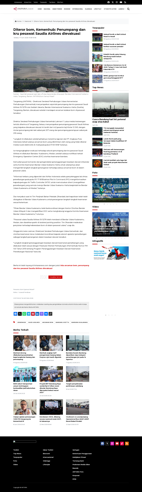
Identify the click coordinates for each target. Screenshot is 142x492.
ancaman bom (47, 322)
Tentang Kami (78, 461)
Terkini (35, 2)
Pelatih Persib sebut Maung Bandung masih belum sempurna (114, 56)
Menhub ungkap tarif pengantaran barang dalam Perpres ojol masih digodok (50, 355)
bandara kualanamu (80, 322)
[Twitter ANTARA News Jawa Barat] (113, 2)
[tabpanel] (110, 190)
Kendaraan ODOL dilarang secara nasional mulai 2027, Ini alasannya (50, 419)
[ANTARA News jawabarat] (23, 9)
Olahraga (88, 9)
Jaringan (76, 450)
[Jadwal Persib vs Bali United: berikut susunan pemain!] (97, 47)
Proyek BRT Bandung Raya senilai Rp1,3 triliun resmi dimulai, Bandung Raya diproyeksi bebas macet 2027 (50, 388)
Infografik (97, 241)
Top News (52, 2)
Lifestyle (97, 9)
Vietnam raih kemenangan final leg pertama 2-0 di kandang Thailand (114, 152)
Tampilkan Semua (55, 277)
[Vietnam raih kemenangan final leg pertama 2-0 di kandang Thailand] (97, 153)
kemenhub (22, 322)
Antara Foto (27, 2)
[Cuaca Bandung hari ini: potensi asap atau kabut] (110, 105)
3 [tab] (110, 204)
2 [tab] (107, 204)
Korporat (76, 475)
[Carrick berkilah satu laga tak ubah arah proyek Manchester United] (97, 163)
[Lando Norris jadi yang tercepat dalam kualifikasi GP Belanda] (97, 142)
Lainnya (121, 9)
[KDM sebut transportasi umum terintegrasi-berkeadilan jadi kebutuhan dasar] (24, 374)
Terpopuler (43, 2)
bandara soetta (62, 322)
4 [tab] (114, 204)
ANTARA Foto (78, 472)
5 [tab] (117, 204)
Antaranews (18, 2)
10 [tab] (124, 238)
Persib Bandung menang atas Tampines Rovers (109, 195)
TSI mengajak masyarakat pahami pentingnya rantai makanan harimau (114, 130)
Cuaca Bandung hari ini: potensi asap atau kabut (109, 120)
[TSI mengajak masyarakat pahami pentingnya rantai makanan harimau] (97, 131)
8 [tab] (118, 238)
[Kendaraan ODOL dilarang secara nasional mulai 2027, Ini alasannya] (51, 407)
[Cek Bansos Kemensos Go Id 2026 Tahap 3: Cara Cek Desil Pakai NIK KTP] (97, 68)
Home (40, 9)
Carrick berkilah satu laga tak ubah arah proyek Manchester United (115, 162)
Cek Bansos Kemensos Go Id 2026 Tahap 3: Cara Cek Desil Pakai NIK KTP (115, 67)
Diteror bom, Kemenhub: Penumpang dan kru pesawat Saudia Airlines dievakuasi (64, 21)
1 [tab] (104, 204)
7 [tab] (115, 238)
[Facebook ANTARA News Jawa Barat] (108, 2)
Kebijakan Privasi (79, 457)
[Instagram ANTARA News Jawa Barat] (117, 2)
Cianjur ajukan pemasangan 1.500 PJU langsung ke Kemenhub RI (24, 419)
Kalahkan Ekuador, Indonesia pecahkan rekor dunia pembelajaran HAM (109, 228)
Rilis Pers (60, 2)
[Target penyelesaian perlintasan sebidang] (77, 374)
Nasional (47, 9)
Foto (95, 172)
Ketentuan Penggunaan (82, 454)
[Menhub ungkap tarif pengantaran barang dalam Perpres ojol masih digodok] (51, 343)
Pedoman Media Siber (81, 465)
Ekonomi (67, 9)
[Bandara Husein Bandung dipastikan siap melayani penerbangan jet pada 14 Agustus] (77, 343)
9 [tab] (121, 238)
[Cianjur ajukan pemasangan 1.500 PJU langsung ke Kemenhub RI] (24, 407)
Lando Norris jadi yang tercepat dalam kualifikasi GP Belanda (115, 141)
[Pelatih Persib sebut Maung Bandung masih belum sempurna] (97, 57)
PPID (74, 479)
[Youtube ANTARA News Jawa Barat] (121, 2)
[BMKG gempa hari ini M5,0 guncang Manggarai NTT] (97, 79)
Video (95, 207)
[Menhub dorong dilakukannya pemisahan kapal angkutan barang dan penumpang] (24, 343)
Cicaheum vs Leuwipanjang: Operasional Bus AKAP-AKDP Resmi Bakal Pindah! (77, 419)
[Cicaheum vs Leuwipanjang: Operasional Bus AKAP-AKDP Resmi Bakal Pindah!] (77, 407)
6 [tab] (112, 238)
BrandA (75, 468)
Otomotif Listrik (110, 9)
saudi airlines (34, 322)
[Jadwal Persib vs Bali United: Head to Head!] (97, 37)
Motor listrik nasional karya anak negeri (108, 306)
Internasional (77, 9)
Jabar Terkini (57, 9)
